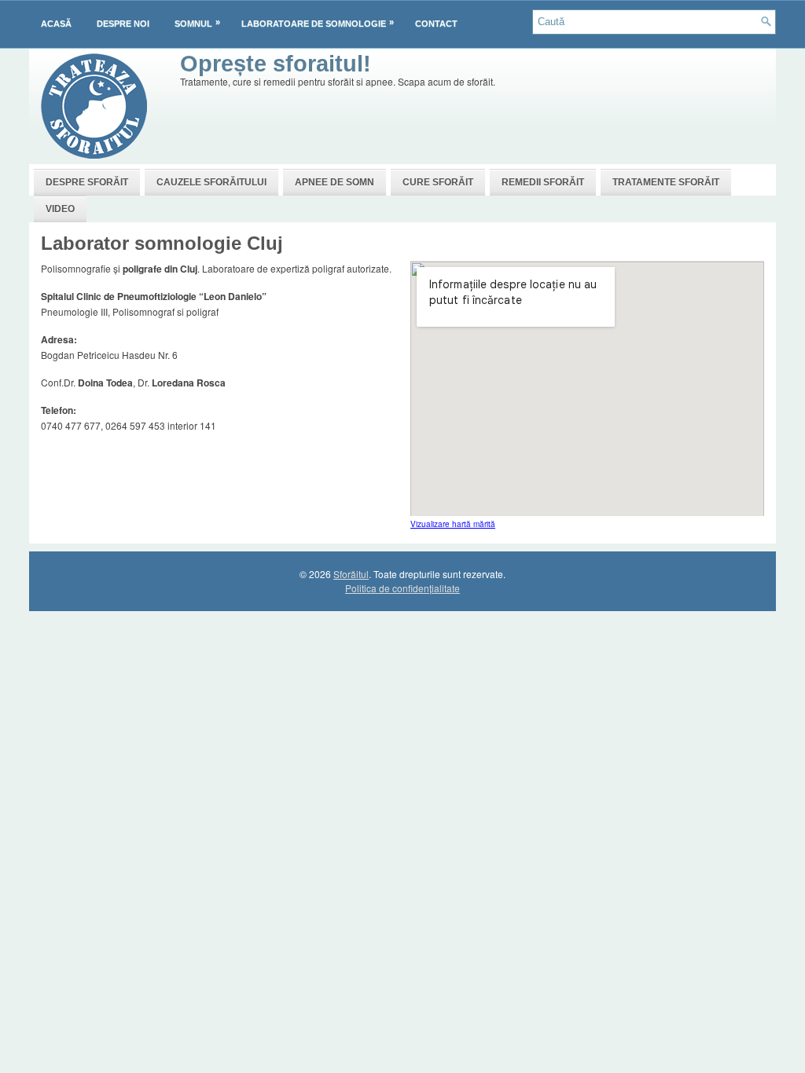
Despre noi (123, 23)
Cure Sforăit (437, 182)
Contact (436, 23)
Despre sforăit (87, 182)
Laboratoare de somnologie (317, 22)
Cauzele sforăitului (211, 182)
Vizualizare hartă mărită (452, 523)
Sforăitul (351, 573)
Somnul (197, 22)
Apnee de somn (334, 182)
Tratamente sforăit (665, 182)
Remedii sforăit (543, 182)
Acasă (56, 23)
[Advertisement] (466, 125)
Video (60, 208)
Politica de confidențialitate (402, 588)
